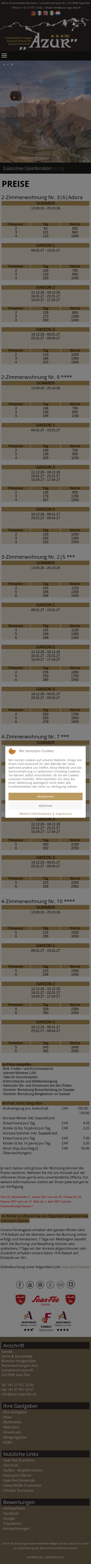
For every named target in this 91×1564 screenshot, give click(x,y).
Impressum (64, 814)
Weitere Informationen (35, 814)
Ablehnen (45, 806)
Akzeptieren (45, 796)
